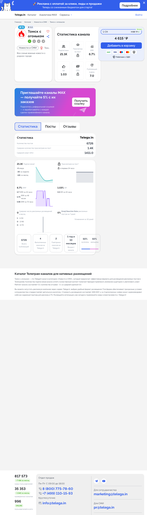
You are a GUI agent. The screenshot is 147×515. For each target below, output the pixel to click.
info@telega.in (54, 503)
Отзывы (69, 126)
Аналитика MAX (48, 14)
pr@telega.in (104, 507)
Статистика (28, 126)
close (144, 3)
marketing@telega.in (111, 494)
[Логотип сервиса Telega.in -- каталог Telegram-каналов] (20, 15)
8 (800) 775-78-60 (57, 489)
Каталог (32, 14)
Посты (50, 126)
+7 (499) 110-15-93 (57, 493)
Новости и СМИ (40, 22)
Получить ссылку (81, 102)
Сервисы (65, 14)
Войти (138, 14)
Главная (18, 22)
